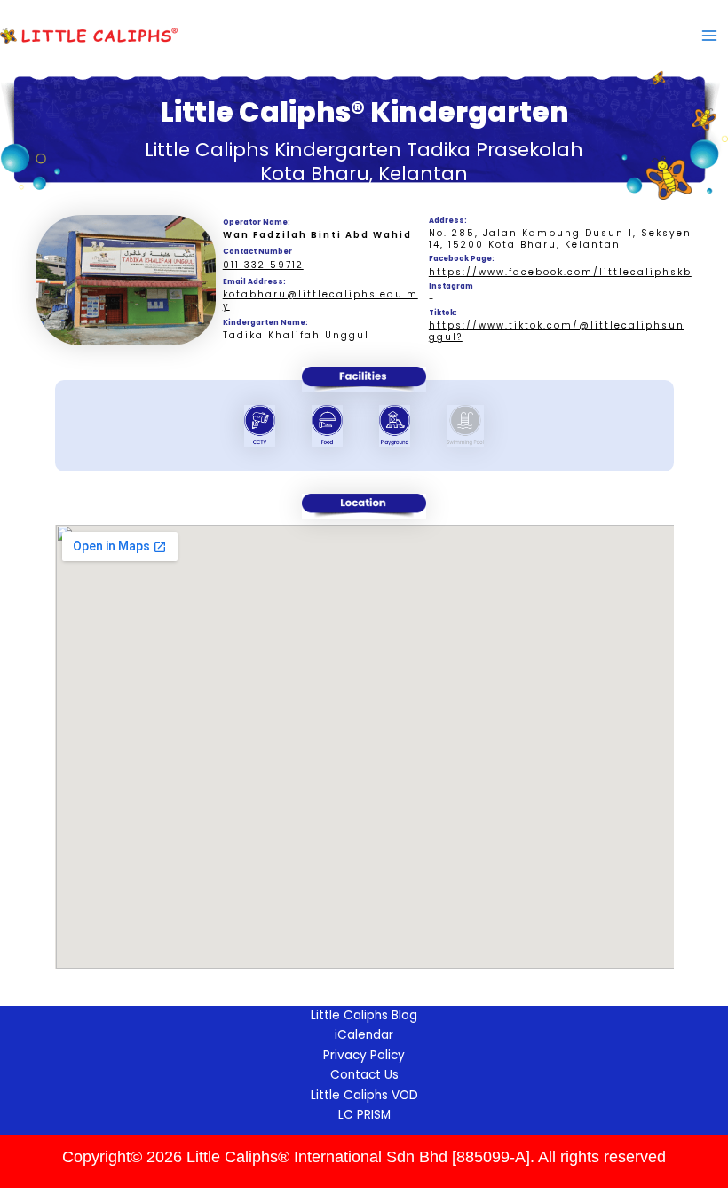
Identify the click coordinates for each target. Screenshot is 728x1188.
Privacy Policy (364, 1055)
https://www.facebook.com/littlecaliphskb (560, 272)
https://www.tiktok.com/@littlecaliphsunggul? (556, 331)
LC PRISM (364, 1114)
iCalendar (364, 1034)
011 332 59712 (263, 265)
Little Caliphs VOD (364, 1095)
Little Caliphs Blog (364, 1015)
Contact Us (364, 1074)
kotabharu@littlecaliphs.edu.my (320, 300)
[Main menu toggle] (709, 35)
